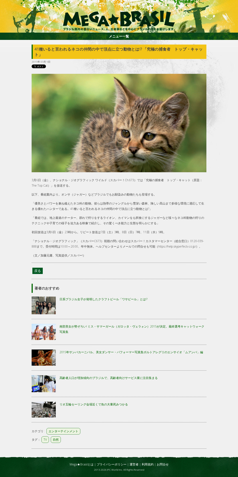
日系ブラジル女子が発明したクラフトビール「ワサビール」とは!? (103, 299)
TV (45, 439)
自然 (56, 439)
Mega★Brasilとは (82, 464)
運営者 (134, 464)
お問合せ (163, 464)
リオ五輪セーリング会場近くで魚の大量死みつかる (94, 404)
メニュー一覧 (119, 36)
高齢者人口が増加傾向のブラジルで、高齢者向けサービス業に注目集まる (109, 378)
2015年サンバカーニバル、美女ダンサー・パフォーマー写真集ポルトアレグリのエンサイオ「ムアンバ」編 (131, 352)
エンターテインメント (63, 431)
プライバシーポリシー (111, 464)
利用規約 (148, 464)
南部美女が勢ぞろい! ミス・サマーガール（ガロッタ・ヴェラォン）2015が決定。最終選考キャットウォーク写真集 (132, 329)
